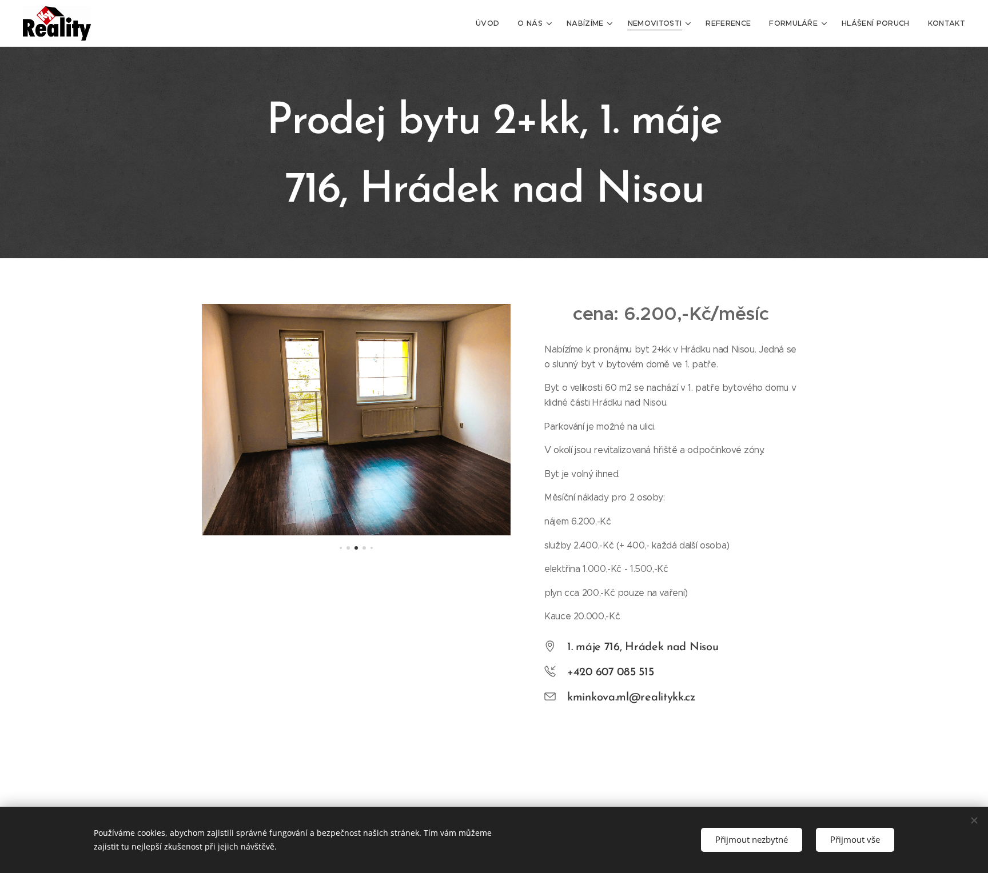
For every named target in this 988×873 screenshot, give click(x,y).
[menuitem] (490, 23)
